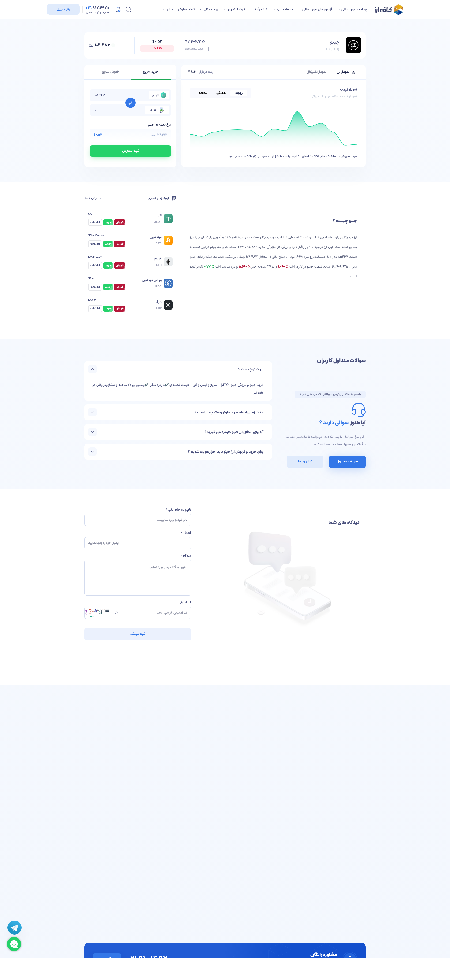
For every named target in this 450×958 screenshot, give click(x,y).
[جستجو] (128, 9)
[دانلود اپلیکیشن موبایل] (118, 9)
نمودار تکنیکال (316, 72)
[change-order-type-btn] (130, 103)
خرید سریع (150, 71)
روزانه (239, 93)
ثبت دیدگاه (137, 634)
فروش (120, 222)
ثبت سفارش (130, 151)
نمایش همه (92, 198)
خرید (108, 222)
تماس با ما (305, 461)
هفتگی (221, 93)
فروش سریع (110, 71)
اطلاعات (95, 222)
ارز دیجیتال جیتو (346, 237)
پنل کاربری (63, 9)
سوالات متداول (347, 461)
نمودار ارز (343, 72)
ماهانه (202, 93)
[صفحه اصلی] (389, 9)
